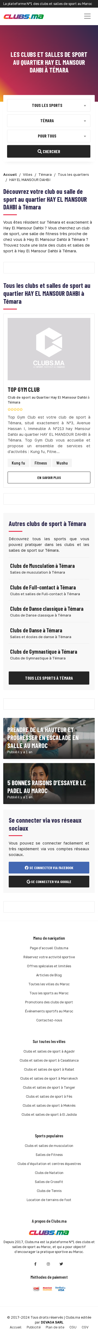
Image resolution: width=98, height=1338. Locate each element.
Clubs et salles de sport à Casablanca (49, 1060)
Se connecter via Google (50, 881)
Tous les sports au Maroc (49, 993)
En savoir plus (49, 477)
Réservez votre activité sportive (49, 957)
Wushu (62, 462)
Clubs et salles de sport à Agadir (49, 1051)
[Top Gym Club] (49, 350)
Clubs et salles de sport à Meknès (49, 1105)
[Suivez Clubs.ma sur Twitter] (61, 1264)
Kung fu (18, 462)
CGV (85, 1327)
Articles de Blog (49, 975)
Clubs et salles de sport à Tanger (49, 1087)
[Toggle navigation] (87, 16)
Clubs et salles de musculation (49, 1146)
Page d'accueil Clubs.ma (49, 948)
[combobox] (48, 105)
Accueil (16, 1327)
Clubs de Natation (49, 1173)
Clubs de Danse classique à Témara (46, 608)
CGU (72, 1327)
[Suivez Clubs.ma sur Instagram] (48, 1264)
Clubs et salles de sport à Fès (49, 1096)
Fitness (41, 462)
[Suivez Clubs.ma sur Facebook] (35, 1264)
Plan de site (55, 1327)
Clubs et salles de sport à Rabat (49, 1069)
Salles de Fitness (49, 1155)
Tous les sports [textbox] (47, 104)
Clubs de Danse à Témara (36, 630)
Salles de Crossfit (49, 1182)
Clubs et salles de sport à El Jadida (49, 1114)
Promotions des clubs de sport (49, 1002)
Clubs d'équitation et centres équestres (49, 1164)
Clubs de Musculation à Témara (42, 565)
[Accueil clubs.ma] (23, 16)
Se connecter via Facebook (51, 867)
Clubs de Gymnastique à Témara (43, 651)
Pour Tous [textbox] (47, 135)
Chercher (51, 151)
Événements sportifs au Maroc (49, 1011)
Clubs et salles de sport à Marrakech (49, 1078)
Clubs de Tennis (49, 1191)
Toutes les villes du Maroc (49, 984)
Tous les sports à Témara (49, 677)
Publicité (34, 1327)
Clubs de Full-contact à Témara (43, 587)
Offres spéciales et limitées (49, 966)
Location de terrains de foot (49, 1200)
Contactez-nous (49, 1020)
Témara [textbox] (47, 120)
